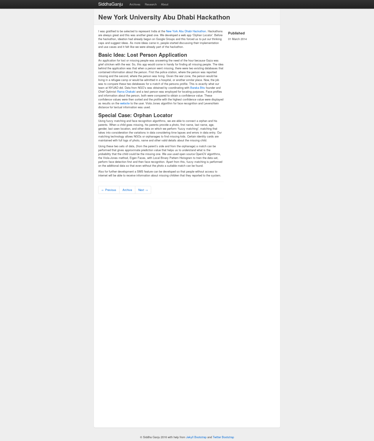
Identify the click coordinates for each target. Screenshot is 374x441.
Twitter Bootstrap (223, 437)
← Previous (109, 190)
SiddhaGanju (110, 4)
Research (151, 4)
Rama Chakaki (126, 91)
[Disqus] (161, 256)
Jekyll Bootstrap (196, 437)
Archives (134, 4)
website (125, 103)
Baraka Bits (197, 88)
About (164, 4)
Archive (127, 190)
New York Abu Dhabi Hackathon (186, 31)
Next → (143, 190)
